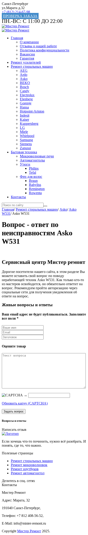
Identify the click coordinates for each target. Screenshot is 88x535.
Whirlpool (27, 136)
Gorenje (25, 103)
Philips (34, 168)
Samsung (26, 140)
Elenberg (26, 99)
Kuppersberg (29, 123)
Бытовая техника (24, 152)
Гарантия (27, 58)
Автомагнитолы (32, 160)
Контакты (18, 197)
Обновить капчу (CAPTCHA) (25, 403)
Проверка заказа (20, 16)
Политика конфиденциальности (44, 50)
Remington (37, 189)
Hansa (24, 107)
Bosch (24, 87)
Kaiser (24, 119)
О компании (29, 42)
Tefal (32, 172)
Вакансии (27, 54)
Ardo (23, 75)
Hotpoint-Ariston (32, 111)
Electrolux (27, 95)
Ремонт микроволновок (29, 465)
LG (22, 128)
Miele (24, 132)
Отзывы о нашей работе (38, 46)
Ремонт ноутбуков (25, 469)
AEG (24, 70)
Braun (33, 181)
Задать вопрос (14, 411)
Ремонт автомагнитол (27, 473)
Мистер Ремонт (29, 531)
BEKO (25, 83)
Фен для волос (31, 176)
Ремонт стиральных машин (32, 66)
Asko (24, 79)
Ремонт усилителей (26, 62)
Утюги (25, 164)
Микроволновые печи (37, 156)
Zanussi (25, 148)
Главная (17, 38)
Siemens (26, 144)
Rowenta (35, 193)
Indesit (24, 115)
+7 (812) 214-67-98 (16, 12)
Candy (24, 91)
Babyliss (35, 185)
